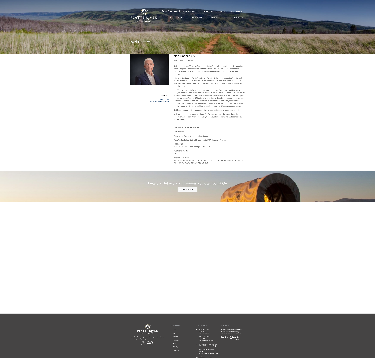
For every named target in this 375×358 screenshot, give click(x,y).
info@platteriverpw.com (190, 11)
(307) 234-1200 (164, 99)
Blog (174, 343)
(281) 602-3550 (203, 349)
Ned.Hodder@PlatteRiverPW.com (159, 101)
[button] (171, 17)
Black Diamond (234, 11)
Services (175, 336)
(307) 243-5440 (171, 11)
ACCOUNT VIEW (213, 11)
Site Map (175, 347)
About (175, 333)
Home (175, 330)
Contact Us (176, 350)
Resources (176, 340)
